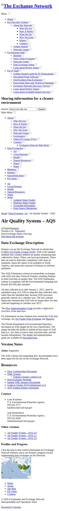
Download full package (12, 236)
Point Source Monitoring (25, 208)
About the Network (22, 25)
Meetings (11, 169)
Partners (11, 172)
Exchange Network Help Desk (34, 145)
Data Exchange (15, 213)
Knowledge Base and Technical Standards (33, 83)
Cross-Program (20, 154)
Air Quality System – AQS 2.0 (22, 438)
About (10, 118)
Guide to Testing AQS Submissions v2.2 (26, 385)
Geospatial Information (24, 205)
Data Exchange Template (19, 379)
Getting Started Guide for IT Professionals (33, 73)
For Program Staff (16, 52)
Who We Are (25, 28)
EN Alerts (12, 178)
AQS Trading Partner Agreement (23, 388)
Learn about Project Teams (26, 67)
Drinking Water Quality (24, 203)
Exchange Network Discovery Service (31, 86)
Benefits (17, 55)
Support (15, 228)
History (22, 40)
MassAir (50, 319)
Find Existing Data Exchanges (27, 80)
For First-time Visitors (17, 22)
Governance (19, 136)
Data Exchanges (15, 148)
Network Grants (21, 49)
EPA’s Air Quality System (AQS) (19, 252)
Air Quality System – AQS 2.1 (22, 435)
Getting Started (20, 46)
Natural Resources (22, 160)
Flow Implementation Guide (19, 308)
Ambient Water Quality (24, 200)
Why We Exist (26, 37)
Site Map (11, 488)
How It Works (26, 31)
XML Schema (14, 374)
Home (10, 19)
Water (16, 166)
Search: (4, 109)
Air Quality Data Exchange (28, 319)
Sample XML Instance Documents (23, 382)
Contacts (23, 43)
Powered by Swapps (11, 507)
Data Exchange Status (23, 64)
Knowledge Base (15, 175)
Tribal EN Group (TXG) (25, 139)
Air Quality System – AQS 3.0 (22, 433)
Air (14, 151)
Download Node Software (26, 77)
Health (16, 157)
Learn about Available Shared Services (31, 92)
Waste (16, 163)
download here (30, 337)
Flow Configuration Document (22, 371)
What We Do (25, 34)
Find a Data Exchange (24, 58)
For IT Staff (13, 70)
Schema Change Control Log (27, 377)
